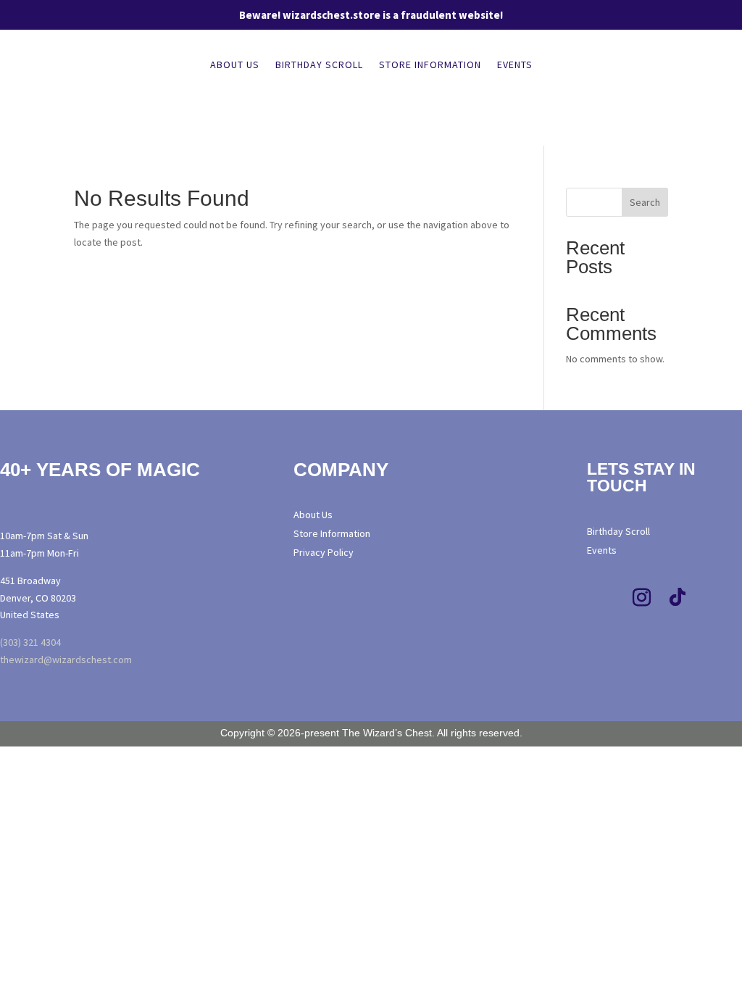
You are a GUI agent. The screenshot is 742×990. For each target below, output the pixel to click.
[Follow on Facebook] (605, 598)
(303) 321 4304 (30, 642)
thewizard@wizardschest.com (66, 659)
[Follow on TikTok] (677, 598)
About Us (234, 65)
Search (645, 202)
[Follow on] (598, 633)
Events (515, 65)
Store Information (430, 65)
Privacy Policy (323, 552)
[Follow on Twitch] (714, 598)
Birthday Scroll (319, 65)
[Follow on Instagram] (641, 598)
